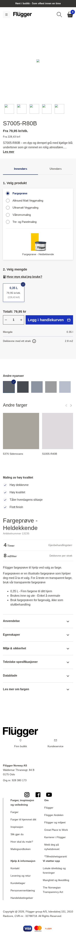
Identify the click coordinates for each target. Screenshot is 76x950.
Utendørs (56, 168)
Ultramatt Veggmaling (25, 207)
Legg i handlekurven (46, 320)
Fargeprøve (20, 193)
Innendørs (20, 168)
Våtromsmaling (22, 214)
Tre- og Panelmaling (25, 221)
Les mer (8, 151)
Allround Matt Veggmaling (28, 200)
